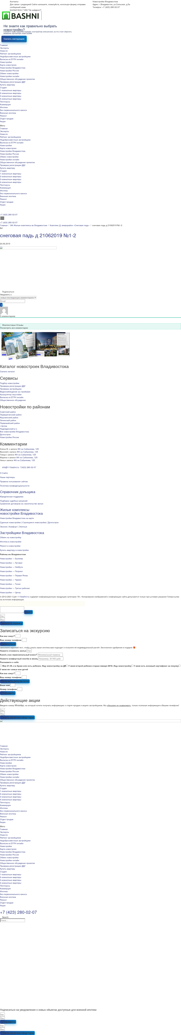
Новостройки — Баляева (11, 558)
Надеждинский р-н (8, 428)
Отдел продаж (6, 118)
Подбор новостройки (9, 383)
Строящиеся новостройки (34, 522)
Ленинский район (8, 420)
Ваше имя (5, 685)
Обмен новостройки (9, 73)
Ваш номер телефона (10, 640)
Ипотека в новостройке (10, 541)
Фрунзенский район (9, 417)
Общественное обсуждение (13, 400)
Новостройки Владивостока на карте (17, 518)
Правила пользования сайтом (14, 481)
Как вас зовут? (7, 636)
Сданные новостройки (10, 522)
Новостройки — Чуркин (10, 579)
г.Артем (3, 425)
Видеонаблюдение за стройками (15, 391)
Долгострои (5, 434)
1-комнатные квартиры (10, 90)
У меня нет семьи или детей (14, 669)
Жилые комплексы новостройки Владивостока (21, 511)
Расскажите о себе (9, 662)
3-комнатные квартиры (10, 95)
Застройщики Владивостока (22, 532)
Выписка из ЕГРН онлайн (11, 59)
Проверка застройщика (10, 388)
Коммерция (5, 104)
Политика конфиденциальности (14, 485)
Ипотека (4, 107)
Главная (4, 45)
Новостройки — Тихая (10, 583)
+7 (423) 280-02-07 (9, 214)
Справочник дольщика (17, 491)
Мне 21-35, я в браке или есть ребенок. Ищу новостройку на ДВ (34, 665)
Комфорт (13, 526)
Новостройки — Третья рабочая (15, 588)
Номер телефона (8, 689)
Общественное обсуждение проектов (17, 79)
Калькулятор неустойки (10, 394)
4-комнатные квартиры (10, 98)
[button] (90, 125)
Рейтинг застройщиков (10, 53)
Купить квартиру (7, 84)
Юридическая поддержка (11, 496)
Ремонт (3, 115)
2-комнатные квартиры (10, 93)
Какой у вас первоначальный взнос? (18, 654)
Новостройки (6, 62)
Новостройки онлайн (9, 76)
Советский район (8, 411)
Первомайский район (10, 423)
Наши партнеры (7, 477)
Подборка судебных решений (13, 500)
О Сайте (4, 472)
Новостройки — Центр (10, 592)
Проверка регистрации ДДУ (12, 81)
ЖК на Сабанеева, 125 (28, 448)
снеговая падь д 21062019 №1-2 (38, 235)
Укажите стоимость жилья (13, 650)
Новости (4, 50)
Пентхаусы (5, 101)
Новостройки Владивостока (12, 67)
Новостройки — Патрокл (11, 571)
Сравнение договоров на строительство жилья (21, 503)
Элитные (23, 526)
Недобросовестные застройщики (15, 56)
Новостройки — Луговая (11, 562)
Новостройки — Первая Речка (14, 575)
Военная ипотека (8, 112)
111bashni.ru (23, 596)
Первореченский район (11, 414)
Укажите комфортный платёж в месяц (19, 658)
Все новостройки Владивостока (14, 431)
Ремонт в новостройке (10, 545)
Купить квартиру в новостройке (14, 550)
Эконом (3, 526)
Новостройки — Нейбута (11, 567)
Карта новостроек (8, 64)
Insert (28, 612)
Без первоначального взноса (13, 110)
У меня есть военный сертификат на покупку (156, 665)
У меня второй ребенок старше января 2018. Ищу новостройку (99, 665)
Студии (3, 87)
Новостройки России (9, 70)
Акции (3, 121)
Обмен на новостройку (10, 537)
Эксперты (4, 47)
